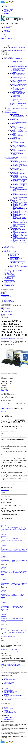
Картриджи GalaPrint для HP (20, 222)
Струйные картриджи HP (19, 129)
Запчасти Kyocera (17, 91)
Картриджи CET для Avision (20, 177)
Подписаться (22, 661)
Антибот (3, 51)
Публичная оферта (8, 690)
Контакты (6, 13)
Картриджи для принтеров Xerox (18, 80)
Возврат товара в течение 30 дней (9, 649)
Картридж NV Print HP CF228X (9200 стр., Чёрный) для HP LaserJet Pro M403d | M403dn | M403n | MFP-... (14, 573)
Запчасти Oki (13, 255)
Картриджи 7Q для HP (18, 164)
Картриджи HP (13, 59)
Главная (3, 338)
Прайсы (6, 710)
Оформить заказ (5, 295)
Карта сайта (7, 700)
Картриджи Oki (13, 149)
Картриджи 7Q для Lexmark (20, 165)
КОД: (2, 389)
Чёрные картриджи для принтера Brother (18, 75)
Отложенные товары (9, 301)
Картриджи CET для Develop (20, 183)
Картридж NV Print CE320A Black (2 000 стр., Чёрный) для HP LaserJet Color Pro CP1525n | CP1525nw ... (12, 620)
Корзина (3, 293)
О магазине (6, 5)
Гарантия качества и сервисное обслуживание (12, 642)
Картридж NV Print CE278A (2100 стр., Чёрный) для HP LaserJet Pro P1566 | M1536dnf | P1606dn (14, 539)
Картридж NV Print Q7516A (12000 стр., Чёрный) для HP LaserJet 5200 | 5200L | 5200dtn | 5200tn (13, 631)
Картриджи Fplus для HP (19, 209)
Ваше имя (3, 40)
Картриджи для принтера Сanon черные (19, 68)
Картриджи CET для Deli (19, 181)
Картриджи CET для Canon (19, 180)
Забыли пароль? (8, 311)
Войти (2, 308)
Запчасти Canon (14, 265)
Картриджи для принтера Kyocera (18, 84)
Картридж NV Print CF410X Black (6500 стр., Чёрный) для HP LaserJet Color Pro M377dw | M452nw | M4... (12, 608)
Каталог (7, 338)
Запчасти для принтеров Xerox (17, 261)
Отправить (3, 53)
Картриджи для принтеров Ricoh (18, 97)
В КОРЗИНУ (4, 387)
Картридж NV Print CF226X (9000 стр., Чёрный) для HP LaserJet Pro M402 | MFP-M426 (14, 561)
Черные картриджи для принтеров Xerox (18, 82)
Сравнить (3, 411)
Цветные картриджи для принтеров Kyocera (19, 89)
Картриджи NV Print (6, 340)
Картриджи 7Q (13, 160)
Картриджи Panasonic (15, 152)
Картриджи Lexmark (15, 138)
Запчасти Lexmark (14, 253)
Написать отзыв (5, 490)
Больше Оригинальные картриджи (16, 157)
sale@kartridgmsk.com (9, 719)
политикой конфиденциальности (16, 50)
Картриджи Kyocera (15, 134)
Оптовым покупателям (9, 711)
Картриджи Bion (14, 172)
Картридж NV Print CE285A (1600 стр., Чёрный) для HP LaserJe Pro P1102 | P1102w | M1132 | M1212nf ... (14, 528)
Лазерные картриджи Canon (20, 120)
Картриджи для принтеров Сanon (18, 66)
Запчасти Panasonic (14, 257)
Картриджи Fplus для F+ (19, 205)
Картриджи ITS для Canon (19, 242)
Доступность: (4, 378)
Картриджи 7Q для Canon (19, 162)
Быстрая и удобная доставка (8, 636)
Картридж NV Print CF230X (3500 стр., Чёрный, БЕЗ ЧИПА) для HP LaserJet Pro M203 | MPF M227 (14, 584)
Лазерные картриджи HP (19, 127)
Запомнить (5, 317)
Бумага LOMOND (11, 277)
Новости (6, 696)
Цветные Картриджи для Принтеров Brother (19, 78)
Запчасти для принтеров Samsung (18, 266)
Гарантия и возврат (8, 9)
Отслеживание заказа (6, 305)
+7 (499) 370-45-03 (5, 34)
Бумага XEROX (11, 276)
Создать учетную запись (7, 314)
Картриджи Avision (14, 168)
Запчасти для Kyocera (15, 254)
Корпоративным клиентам (10, 691)
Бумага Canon (10, 274)
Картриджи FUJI (14, 213)
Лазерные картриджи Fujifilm (20, 124)
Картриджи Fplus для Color (19, 203)
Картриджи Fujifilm (14, 123)
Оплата (5, 6)
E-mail (2, 310)
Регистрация (7, 308)
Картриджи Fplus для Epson (20, 204)
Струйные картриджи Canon (20, 122)
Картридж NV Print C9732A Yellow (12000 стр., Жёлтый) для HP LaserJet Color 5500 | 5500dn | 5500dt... (12, 596)
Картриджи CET (14, 175)
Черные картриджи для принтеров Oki (18, 94)
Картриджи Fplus (14, 200)
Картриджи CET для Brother (20, 179)
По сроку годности (11, 248)
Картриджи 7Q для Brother (19, 161)
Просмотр (3, 523)
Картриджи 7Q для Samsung (20, 166)
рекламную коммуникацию (14, 49)
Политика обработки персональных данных (15, 698)
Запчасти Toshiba (14, 259)
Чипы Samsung (16, 267)
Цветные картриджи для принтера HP (19, 64)
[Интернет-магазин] (13, 21)
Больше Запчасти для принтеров (16, 270)
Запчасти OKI (16, 96)
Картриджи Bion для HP (19, 173)
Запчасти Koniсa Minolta (19, 105)
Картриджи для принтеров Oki (17, 92)
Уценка (8, 250)
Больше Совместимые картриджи (16, 244)
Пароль (2, 311)
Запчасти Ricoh (16, 101)
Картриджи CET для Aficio (19, 176)
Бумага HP (9, 273)
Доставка (6, 7)
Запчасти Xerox (16, 262)
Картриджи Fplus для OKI (19, 218)
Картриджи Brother (14, 114)
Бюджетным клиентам (9, 692)
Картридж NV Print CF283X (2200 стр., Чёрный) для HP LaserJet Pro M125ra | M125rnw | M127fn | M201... (14, 550)
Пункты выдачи (8, 10)
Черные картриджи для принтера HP (18, 62)
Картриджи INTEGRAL (16, 228)
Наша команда (7, 699)
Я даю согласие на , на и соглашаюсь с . (13, 49)
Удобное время (4, 46)
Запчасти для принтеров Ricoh (17, 263)
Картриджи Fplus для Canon (20, 201)
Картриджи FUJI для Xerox (19, 214)
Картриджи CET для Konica (20, 189)
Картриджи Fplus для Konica (20, 211)
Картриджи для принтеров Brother (18, 73)
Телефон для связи (5, 42)
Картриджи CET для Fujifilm (20, 184)
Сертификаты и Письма (10, 712)
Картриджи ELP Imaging (16, 187)
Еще (11, 186)
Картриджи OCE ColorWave (17, 145)
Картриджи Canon (14, 119)
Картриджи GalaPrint (15, 215)
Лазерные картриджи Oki (19, 150)
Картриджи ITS (13, 240)
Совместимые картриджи (15, 338)
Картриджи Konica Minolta (16, 130)
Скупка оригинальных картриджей (13, 695)
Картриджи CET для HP (19, 185)
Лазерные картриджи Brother (20, 115)
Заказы (5, 299)
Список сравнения (8, 300)
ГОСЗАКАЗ (7, 11)
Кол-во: (2, 384)
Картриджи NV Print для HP (18, 340)
